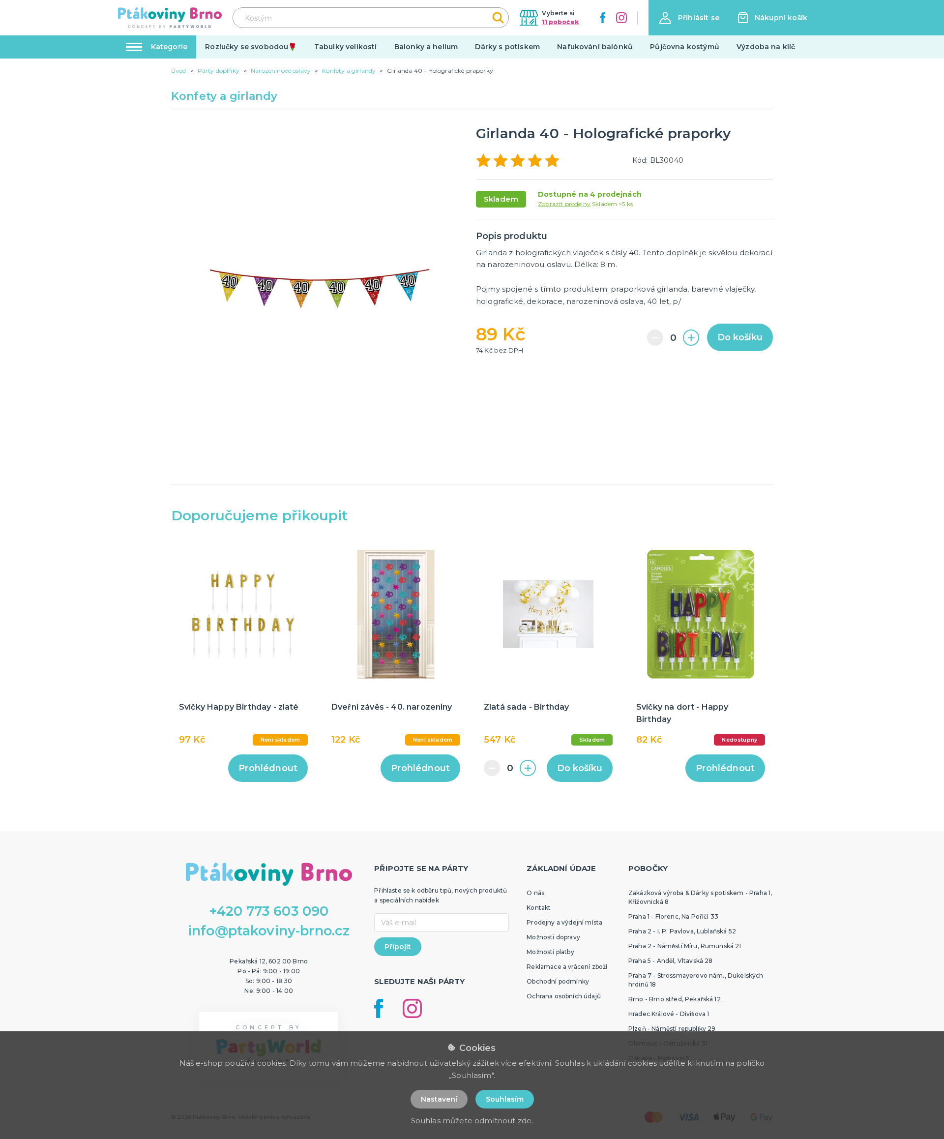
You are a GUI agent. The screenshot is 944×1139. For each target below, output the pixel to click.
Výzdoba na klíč (766, 46)
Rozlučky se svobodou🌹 (250, 46)
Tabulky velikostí (345, 46)
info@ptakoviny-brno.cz (269, 931)
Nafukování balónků (595, 46)
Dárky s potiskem (507, 46)
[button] (689, 18)
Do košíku (740, 337)
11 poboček (560, 22)
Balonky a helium (426, 46)
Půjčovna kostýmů (684, 46)
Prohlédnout (267, 768)
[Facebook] (602, 17)
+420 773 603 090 (269, 911)
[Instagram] (621, 17)
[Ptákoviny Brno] (170, 17)
